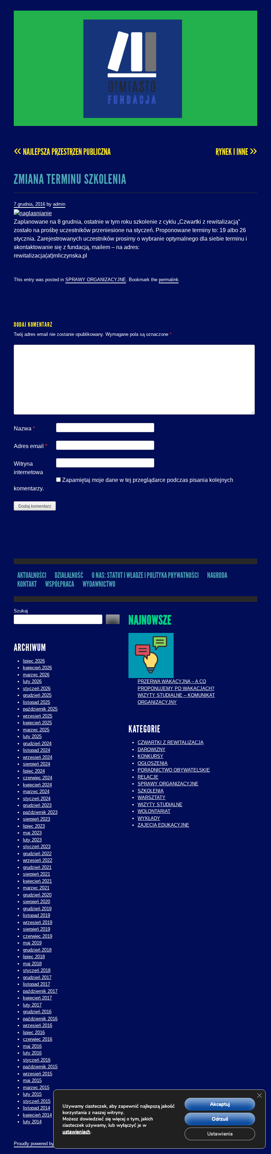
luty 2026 (32, 681)
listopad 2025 (36, 702)
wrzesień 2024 (37, 757)
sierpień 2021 (36, 874)
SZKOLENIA (151, 790)
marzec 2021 (36, 887)
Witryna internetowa (28, 468)
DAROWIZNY (151, 749)
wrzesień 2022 (37, 860)
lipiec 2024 (34, 771)
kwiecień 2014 (37, 1115)
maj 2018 (32, 963)
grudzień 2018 (37, 950)
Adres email (30, 446)
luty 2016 (32, 1053)
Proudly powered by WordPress (46, 1143)
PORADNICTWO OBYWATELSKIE (174, 770)
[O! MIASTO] (135, 68)
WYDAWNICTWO (99, 584)
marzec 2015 (36, 1087)
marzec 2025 (36, 729)
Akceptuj (220, 1104)
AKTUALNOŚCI (31, 575)
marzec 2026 (36, 674)
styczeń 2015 (36, 1101)
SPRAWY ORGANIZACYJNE (95, 279)
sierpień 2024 (36, 764)
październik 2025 (40, 709)
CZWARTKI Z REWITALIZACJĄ (171, 742)
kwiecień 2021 (37, 881)
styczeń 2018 (36, 970)
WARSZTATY (151, 797)
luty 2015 (32, 1094)
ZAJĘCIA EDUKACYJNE (163, 825)
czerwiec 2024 (37, 777)
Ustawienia (220, 1133)
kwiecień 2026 (37, 667)
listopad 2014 (36, 1108)
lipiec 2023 (34, 826)
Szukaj (21, 611)
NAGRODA (217, 575)
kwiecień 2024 (37, 784)
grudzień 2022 (37, 853)
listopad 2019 (36, 915)
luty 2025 (32, 736)
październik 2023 (40, 812)
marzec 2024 (36, 791)
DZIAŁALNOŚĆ (69, 575)
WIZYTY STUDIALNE (160, 804)
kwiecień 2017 (37, 998)
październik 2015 (40, 1066)
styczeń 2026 (36, 688)
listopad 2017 (36, 984)
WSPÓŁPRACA (59, 584)
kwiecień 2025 (37, 722)
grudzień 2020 (37, 895)
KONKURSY (150, 756)
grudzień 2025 (37, 695)
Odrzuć (220, 1119)
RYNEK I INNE (236, 151)
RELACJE (148, 777)
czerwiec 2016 (37, 1039)
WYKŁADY (149, 818)
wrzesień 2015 (37, 1073)
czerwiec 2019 (37, 936)
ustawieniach (76, 1132)
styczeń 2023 (36, 846)
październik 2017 (40, 991)
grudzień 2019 (37, 908)
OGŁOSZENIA (153, 763)
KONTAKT (27, 584)
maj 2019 (32, 942)
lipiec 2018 (34, 956)
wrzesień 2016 (37, 1025)
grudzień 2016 (37, 1011)
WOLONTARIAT (154, 811)
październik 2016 (40, 1018)
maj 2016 (32, 1046)
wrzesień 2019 (37, 922)
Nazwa (24, 428)
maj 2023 (32, 832)
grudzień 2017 (37, 977)
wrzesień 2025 (37, 716)
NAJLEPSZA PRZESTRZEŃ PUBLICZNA (62, 151)
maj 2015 (32, 1080)
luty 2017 (32, 1005)
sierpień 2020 (36, 901)
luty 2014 (32, 1121)
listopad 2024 (36, 750)
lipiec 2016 (34, 1032)
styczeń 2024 (36, 798)
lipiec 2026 (34, 661)
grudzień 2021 (37, 867)
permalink (169, 279)
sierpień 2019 (36, 929)
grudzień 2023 (37, 805)
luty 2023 (32, 839)
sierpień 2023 (36, 819)
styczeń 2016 (36, 1060)
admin (59, 204)
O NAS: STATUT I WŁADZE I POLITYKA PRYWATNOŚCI (145, 575)
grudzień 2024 (37, 743)
